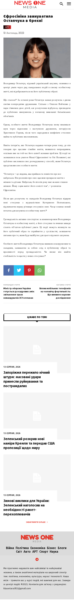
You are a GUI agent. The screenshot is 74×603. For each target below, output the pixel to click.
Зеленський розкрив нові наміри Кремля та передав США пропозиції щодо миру (29, 443)
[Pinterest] (29, 270)
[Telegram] (37, 559)
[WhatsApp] (39, 270)
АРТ (7, 27)
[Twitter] (19, 270)
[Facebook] (8, 270)
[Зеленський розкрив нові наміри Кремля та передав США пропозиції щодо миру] (37, 416)
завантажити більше (36, 522)
